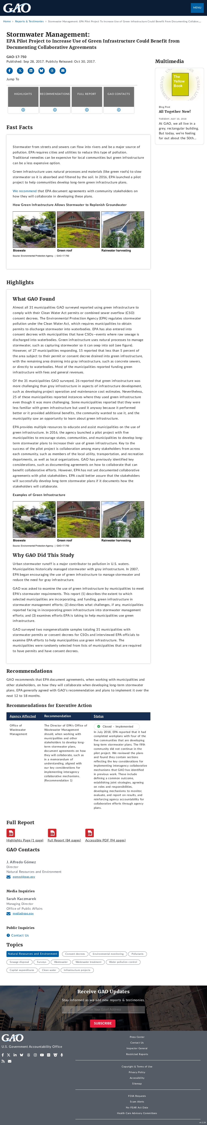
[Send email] (64, 70)
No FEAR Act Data (137, 1107)
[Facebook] (11, 70)
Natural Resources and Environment (32, 953)
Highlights (23, 94)
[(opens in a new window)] (3, 1055)
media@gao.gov (23, 913)
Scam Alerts (137, 1101)
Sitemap (137, 1083)
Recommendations (55, 94)
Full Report (86, 94)
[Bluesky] (43, 70)
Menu (197, 7)
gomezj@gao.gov (24, 876)
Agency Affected (23, 716)
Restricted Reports (137, 1054)
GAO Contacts (119, 94)
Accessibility (137, 1078)
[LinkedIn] (32, 70)
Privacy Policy (137, 1072)
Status (99, 716)
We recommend (25, 191)
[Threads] (54, 70)
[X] (22, 70)
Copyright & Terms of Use (137, 1066)
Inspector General (137, 1048)
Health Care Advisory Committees (137, 1113)
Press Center (137, 1037)
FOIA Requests (137, 1096)
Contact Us (19, 935)
